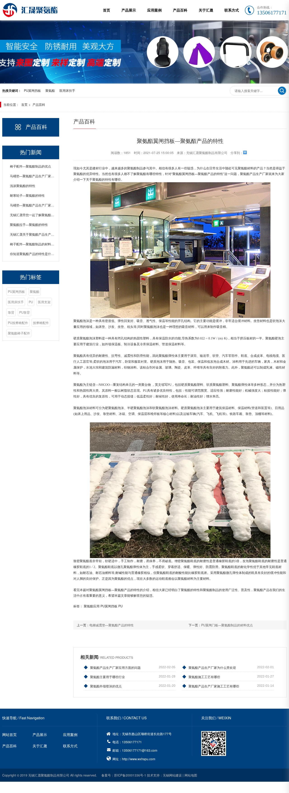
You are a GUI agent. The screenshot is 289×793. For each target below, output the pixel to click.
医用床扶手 (67, 90)
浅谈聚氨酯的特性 (22, 185)
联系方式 (231, 10)
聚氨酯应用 (92, 606)
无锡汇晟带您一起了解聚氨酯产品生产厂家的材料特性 (48, 215)
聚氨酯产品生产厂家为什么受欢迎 (209, 667)
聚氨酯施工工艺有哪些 (201, 676)
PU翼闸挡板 (32, 90)
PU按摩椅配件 (18, 322)
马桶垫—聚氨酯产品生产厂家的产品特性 (38, 176)
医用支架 (44, 302)
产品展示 (128, 10)
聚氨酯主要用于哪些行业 (104, 676)
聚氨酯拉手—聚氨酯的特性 (29, 224)
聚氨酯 (50, 90)
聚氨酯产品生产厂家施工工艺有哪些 (210, 686)
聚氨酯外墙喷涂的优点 (103, 686)
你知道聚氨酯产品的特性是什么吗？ (35, 253)
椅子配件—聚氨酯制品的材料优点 (33, 244)
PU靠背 (24, 312)
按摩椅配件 (41, 322)
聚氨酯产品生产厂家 (254, 173)
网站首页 (9, 734)
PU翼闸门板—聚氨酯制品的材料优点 (227, 625)
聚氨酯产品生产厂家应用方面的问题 (112, 667)
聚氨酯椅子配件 (19, 333)
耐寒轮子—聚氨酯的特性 (27, 195)
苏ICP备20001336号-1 (130, 775)
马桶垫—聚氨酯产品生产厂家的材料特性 (38, 205)
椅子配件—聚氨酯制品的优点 (30, 166)
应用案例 (154, 10)
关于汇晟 (206, 10)
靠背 (11, 312)
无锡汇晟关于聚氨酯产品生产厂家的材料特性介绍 (44, 234)
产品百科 (180, 10)
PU (31, 302)
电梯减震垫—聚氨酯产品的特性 (111, 625)
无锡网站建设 (172, 775)
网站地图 (190, 775)
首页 (106, 10)
